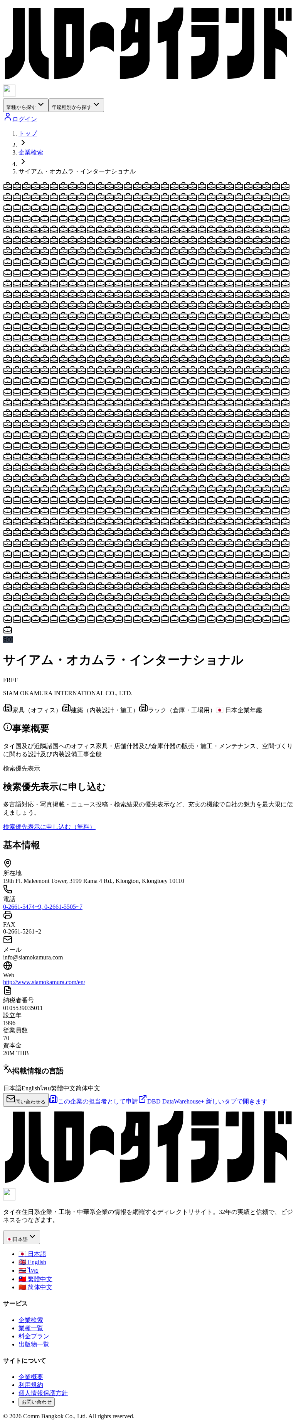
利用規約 (30, 1385)
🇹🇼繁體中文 (35, 1279)
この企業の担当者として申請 (98, 1101)
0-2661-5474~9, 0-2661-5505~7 (42, 906)
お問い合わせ (37, 1402)
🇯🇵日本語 (32, 1254)
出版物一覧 (33, 1344)
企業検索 (30, 152)
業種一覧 (30, 1328)
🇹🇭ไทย (28, 1270)
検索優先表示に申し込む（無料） (49, 826)
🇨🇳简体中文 (35, 1287)
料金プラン (33, 1336)
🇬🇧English (32, 1262)
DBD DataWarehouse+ (207, 1101)
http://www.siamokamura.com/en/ (44, 982)
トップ (27, 133)
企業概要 (30, 1376)
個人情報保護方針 (43, 1393)
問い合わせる (30, 1102)
